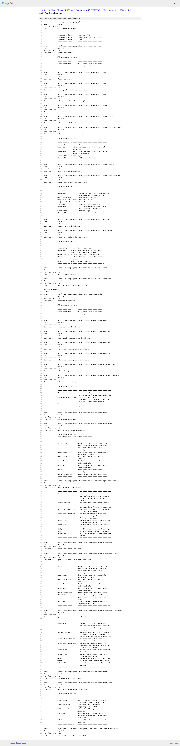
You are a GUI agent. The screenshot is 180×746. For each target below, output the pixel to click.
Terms (24, 743)
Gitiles (13, 743)
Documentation (111, 10)
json (176, 743)
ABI (121, 10)
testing (128, 10)
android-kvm (44, 10)
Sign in (176, 3)
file (81, 18)
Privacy (18, 743)
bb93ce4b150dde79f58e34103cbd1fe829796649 (79, 10)
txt (171, 743)
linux (54, 10)
